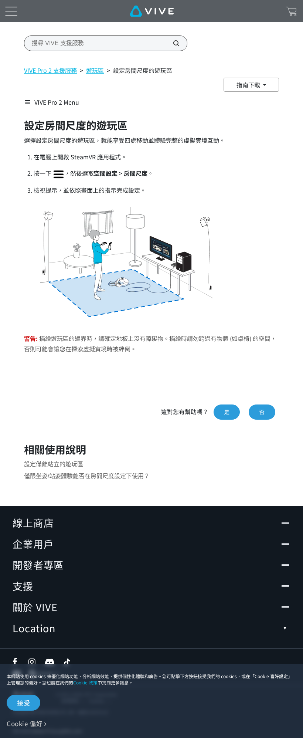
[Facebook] (17, 662)
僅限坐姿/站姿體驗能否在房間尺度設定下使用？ (87, 476)
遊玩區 (95, 70)
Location (34, 628)
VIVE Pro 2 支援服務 (50, 70)
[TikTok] (67, 662)
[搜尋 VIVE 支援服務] (172, 43)
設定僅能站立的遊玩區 (53, 464)
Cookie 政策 (85, 682)
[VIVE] (152, 11)
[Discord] (49, 662)
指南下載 (249, 84)
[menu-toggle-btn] (11, 11)
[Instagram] (32, 662)
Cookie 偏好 (24, 723)
